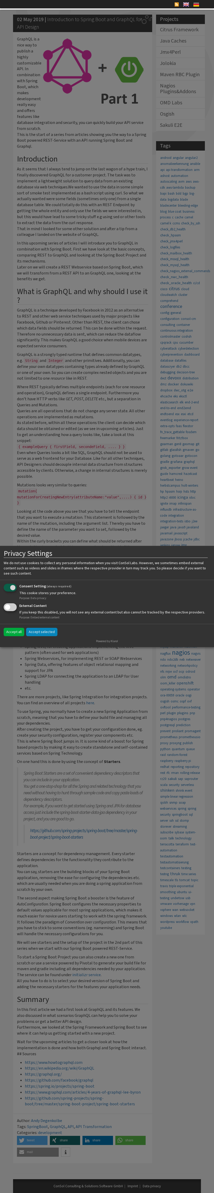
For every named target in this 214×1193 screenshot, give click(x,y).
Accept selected (42, 632)
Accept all (14, 632)
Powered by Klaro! (107, 641)
